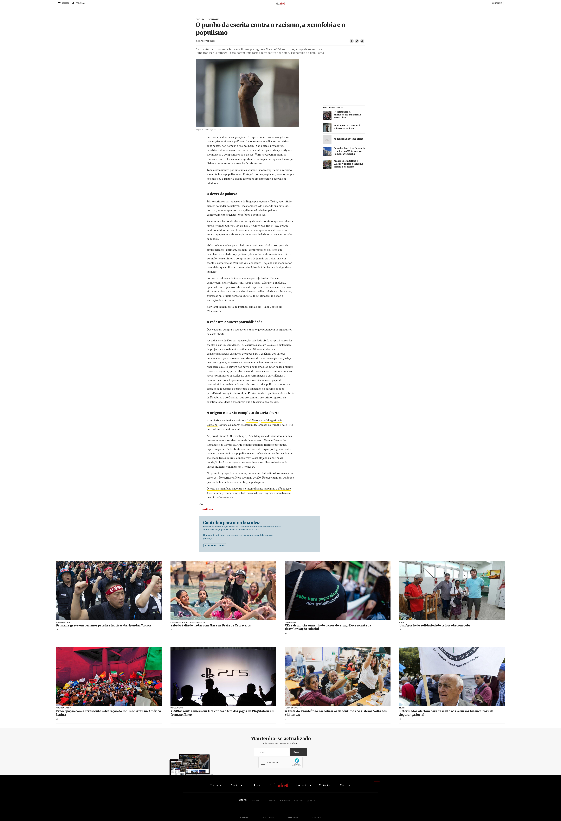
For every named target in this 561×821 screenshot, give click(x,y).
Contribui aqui (215, 545)
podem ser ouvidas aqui (226, 429)
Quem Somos (292, 817)
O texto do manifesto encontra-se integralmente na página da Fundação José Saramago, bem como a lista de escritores (249, 490)
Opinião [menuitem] (324, 785)
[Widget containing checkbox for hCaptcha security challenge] (280, 762)
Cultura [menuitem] (345, 785)
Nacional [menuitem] (237, 785)
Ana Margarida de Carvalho (265, 436)
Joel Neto (252, 420)
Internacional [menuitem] (303, 785)
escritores (207, 509)
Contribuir (244, 817)
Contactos (316, 817)
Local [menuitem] (257, 785)
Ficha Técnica (268, 817)
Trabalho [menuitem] (216, 785)
